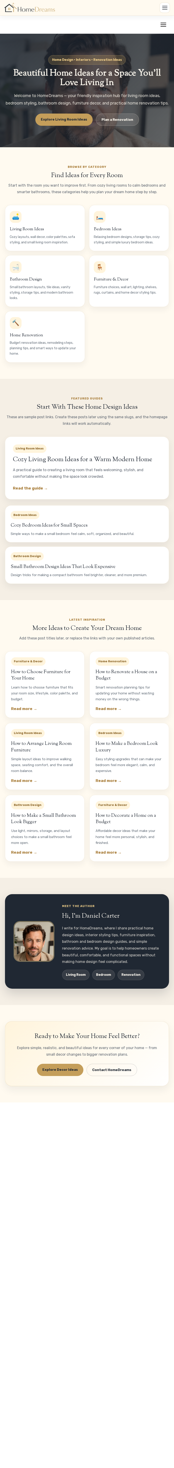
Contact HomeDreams (111, 1070)
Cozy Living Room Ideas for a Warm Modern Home (82, 459)
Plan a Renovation (117, 120)
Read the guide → (30, 488)
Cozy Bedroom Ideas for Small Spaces (49, 525)
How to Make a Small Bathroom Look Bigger (43, 818)
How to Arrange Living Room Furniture (41, 746)
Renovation (130, 975)
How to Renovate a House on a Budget (126, 675)
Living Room (76, 975)
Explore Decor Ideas (60, 1070)
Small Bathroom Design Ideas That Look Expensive (63, 566)
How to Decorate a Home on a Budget (126, 818)
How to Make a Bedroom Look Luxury (127, 746)
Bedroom (103, 975)
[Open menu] (163, 24)
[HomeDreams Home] (30, 7)
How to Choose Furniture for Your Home (40, 675)
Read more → (24, 708)
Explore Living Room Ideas (64, 119)
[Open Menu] (165, 7)
